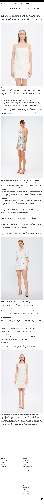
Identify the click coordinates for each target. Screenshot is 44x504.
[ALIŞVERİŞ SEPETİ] (42, 4)
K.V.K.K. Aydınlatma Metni (27, 472)
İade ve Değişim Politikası (27, 466)
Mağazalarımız (25, 462)
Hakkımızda (25, 474)
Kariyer (24, 489)
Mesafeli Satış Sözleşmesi (27, 468)
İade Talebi (3, 464)
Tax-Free (24, 485)
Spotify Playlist (25, 460)
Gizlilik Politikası (25, 464)
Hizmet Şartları (4, 460)
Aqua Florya (3, 501)
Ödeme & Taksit (4, 462)
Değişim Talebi (4, 466)
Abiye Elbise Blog (26, 487)
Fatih (2, 498)
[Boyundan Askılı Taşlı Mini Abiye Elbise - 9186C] (22, 147)
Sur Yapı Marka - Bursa (5, 503)
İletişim (24, 477)
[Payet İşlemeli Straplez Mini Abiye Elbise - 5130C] (22, 381)
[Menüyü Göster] (2, 4)
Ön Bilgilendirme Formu (27, 491)
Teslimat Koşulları (26, 483)
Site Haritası (25, 481)
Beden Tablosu (25, 479)
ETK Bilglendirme (26, 493)
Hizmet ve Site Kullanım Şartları (28, 470)
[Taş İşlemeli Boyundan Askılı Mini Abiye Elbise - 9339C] (22, 54)
